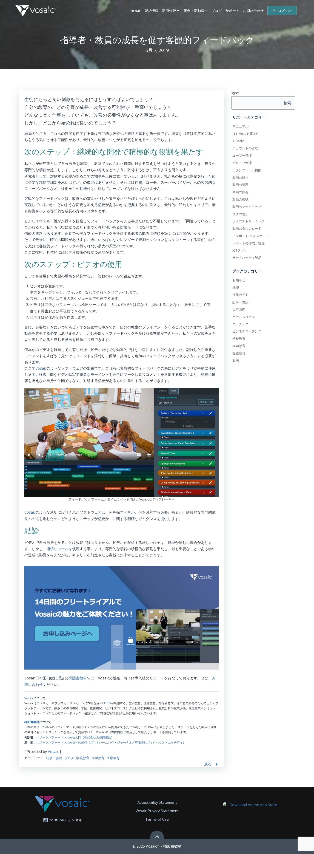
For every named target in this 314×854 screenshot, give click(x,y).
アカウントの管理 (245, 148)
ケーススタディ (243, 316)
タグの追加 (240, 214)
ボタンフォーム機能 (246, 170)
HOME (135, 10)
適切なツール (57, 548)
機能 (235, 287)
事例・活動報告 (196, 10)
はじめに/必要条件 (245, 133)
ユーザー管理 (242, 155)
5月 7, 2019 (157, 50)
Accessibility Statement (157, 802)
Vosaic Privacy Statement (157, 810)
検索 (235, 93)
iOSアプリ (239, 250)
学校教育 (82, 758)
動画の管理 (240, 184)
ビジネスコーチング (246, 331)
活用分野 (169, 10)
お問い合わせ (253, 10)
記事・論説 (54, 758)
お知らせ (238, 280)
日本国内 (238, 309)
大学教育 (97, 758)
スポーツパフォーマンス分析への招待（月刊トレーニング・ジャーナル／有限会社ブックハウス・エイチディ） (111, 742)
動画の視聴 (240, 199)
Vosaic (29, 512)
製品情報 (151, 10)
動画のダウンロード (246, 228)
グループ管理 (242, 163)
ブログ (216, 10)
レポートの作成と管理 (248, 243)
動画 (235, 360)
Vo (37, 368)
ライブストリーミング (248, 221)
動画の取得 (240, 177)
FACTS (106, 703)
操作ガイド (240, 294)
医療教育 (113, 758)
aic (44, 368)
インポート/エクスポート (250, 236)
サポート (232, 10)
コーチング (240, 324)
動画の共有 (240, 192)
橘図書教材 (78, 678)
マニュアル (240, 126)
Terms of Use (157, 819)
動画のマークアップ (246, 206)
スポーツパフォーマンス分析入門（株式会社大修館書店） (75, 737)
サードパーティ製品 (246, 257)
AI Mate (238, 141)
